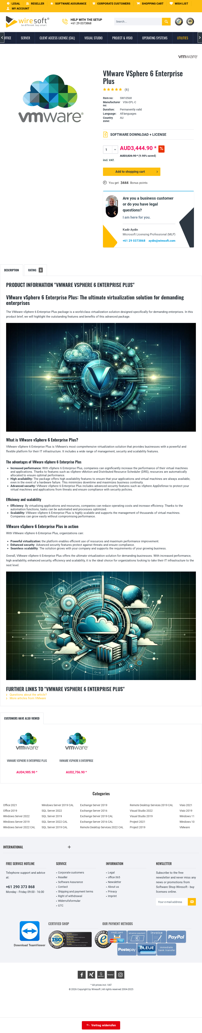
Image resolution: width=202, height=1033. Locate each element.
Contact (63, 886)
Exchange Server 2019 (93, 805)
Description (11, 270)
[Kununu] (111, 975)
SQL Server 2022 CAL (55, 821)
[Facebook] (82, 975)
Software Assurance (70, 882)
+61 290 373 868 (20, 887)
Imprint (112, 896)
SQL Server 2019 (52, 816)
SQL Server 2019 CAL (55, 827)
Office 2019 (10, 810)
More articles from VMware (27, 698)
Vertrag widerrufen (103, 1025)
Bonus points (139, 183)
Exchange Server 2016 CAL (96, 821)
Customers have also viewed (21, 718)
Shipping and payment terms (75, 891)
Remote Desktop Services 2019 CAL (151, 805)
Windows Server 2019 (16, 821)
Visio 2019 (186, 810)
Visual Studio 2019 (141, 816)
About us (113, 886)
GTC (60, 905)
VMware (185, 827)
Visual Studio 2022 (141, 810)
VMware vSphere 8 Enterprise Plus (27, 761)
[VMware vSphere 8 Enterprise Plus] (27, 743)
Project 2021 (137, 821)
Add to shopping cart (130, 172)
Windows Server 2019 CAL (58, 805)
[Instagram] (120, 975)
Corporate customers (71, 872)
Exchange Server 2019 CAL (96, 816)
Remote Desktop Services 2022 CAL (101, 827)
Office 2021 (10, 805)
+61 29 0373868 (134, 240)
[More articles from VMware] (188, 56)
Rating (34, 270)
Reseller (62, 877)
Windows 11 (187, 816)
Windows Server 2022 (16, 816)
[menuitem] (150, 3)
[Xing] (91, 975)
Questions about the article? (28, 694)
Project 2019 (137, 827)
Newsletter (114, 882)
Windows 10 (187, 821)
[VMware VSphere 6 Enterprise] (76, 743)
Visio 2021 (186, 805)
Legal (111, 872)
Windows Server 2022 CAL (19, 827)
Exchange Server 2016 (93, 810)
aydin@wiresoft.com (162, 240)
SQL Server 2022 (52, 810)
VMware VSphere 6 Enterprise (76, 761)
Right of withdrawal (70, 896)
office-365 (114, 877)
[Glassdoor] (101, 975)
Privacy (112, 891)
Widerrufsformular (69, 900)
